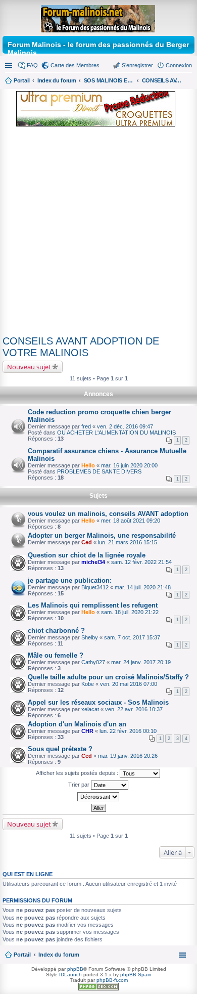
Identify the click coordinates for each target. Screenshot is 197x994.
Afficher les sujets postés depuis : (78, 773)
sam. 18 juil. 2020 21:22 (130, 612)
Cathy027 (93, 662)
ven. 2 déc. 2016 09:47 (125, 426)
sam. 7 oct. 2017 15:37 (132, 637)
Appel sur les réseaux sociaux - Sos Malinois (98, 702)
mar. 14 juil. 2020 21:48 (143, 587)
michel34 (93, 562)
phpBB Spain (136, 974)
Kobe (87, 684)
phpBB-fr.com (112, 980)
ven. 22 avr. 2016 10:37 (134, 709)
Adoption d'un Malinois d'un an (77, 724)
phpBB (75, 969)
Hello (88, 465)
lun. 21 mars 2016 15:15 (127, 542)
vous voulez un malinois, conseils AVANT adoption (108, 513)
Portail (22, 80)
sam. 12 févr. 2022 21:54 (141, 562)
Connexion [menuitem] (179, 65)
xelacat (90, 709)
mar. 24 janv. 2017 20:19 (141, 662)
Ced (86, 542)
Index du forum (58, 955)
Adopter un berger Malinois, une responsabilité (102, 535)
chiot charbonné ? (56, 630)
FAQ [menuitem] (32, 65)
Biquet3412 (95, 587)
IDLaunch (70, 974)
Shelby (89, 637)
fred (86, 426)
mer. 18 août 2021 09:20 (130, 520)
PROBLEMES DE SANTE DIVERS (99, 471)
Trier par (79, 785)
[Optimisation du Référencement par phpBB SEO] (98, 988)
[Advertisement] (98, 233)
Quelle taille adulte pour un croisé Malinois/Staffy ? (108, 677)
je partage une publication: (70, 580)
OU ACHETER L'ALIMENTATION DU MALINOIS (116, 432)
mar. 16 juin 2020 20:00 (129, 465)
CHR (87, 731)
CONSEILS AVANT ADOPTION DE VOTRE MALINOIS (81, 346)
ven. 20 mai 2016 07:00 (128, 684)
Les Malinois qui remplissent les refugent (93, 605)
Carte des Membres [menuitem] (75, 65)
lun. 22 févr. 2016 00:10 (128, 731)
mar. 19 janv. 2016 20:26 (128, 756)
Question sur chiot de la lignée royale (86, 555)
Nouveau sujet (29, 366)
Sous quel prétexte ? (60, 749)
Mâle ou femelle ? (55, 655)
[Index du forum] (99, 16)
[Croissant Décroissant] (98, 796)
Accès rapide (9, 65)
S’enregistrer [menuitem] (137, 65)
